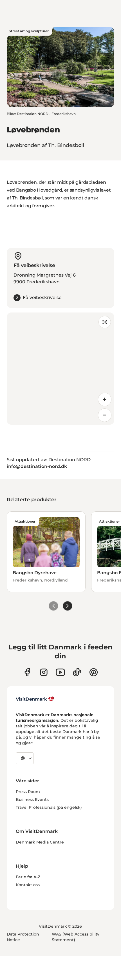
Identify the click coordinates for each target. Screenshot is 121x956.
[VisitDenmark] (35, 699)
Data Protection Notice (23, 937)
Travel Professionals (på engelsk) (49, 807)
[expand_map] (104, 322)
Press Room (28, 791)
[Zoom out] (104, 415)
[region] (60, 368)
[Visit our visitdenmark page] (60, 672)
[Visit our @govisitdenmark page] (77, 672)
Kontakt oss (28, 884)
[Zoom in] (104, 399)
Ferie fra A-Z (28, 876)
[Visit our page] (44, 672)
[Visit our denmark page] (27, 672)
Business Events (32, 799)
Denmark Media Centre (40, 842)
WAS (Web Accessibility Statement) (75, 937)
